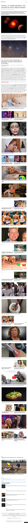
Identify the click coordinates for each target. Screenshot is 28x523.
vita (9, 478)
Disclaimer (19, 521)
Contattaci (19, 518)
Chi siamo (8, 521)
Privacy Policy (15, 521)
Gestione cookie (26, 522)
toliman (8, 478)
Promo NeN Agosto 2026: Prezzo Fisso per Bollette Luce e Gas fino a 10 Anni (16, 485)
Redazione (11, 521)
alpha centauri (4, 478)
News (3, 477)
